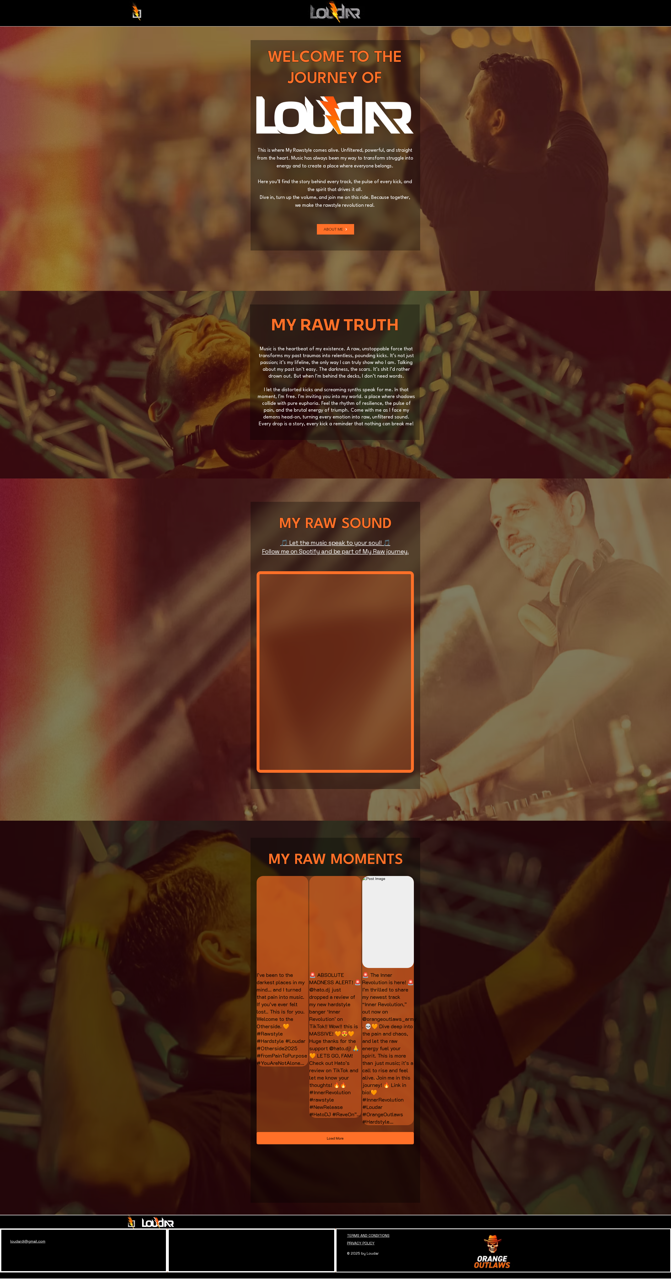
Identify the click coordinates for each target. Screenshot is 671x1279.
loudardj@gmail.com (27, 1241)
